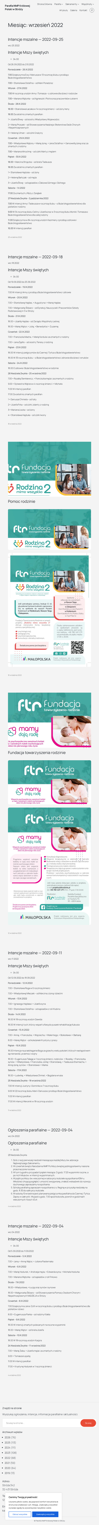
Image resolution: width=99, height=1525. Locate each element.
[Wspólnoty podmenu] (93, 4)
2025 (7, 1442)
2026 (8, 1437)
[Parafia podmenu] (62, 4)
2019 (7, 1473)
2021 (7, 1463)
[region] (33, 1506)
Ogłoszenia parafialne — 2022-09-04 (40, 1130)
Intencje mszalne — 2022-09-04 (36, 1226)
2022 (7, 1458)
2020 (8, 1468)
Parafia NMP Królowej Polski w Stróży (17, 7)
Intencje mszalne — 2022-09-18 (35, 257)
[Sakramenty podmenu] (78, 4)
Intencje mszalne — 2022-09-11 (35, 953)
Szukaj (88, 1423)
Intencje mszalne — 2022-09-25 (35, 39)
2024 (8, 1447)
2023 (7, 1452)
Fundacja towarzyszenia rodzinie (37, 752)
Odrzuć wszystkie (20, 1514)
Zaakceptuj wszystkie (45, 1514)
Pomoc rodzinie (21, 501)
